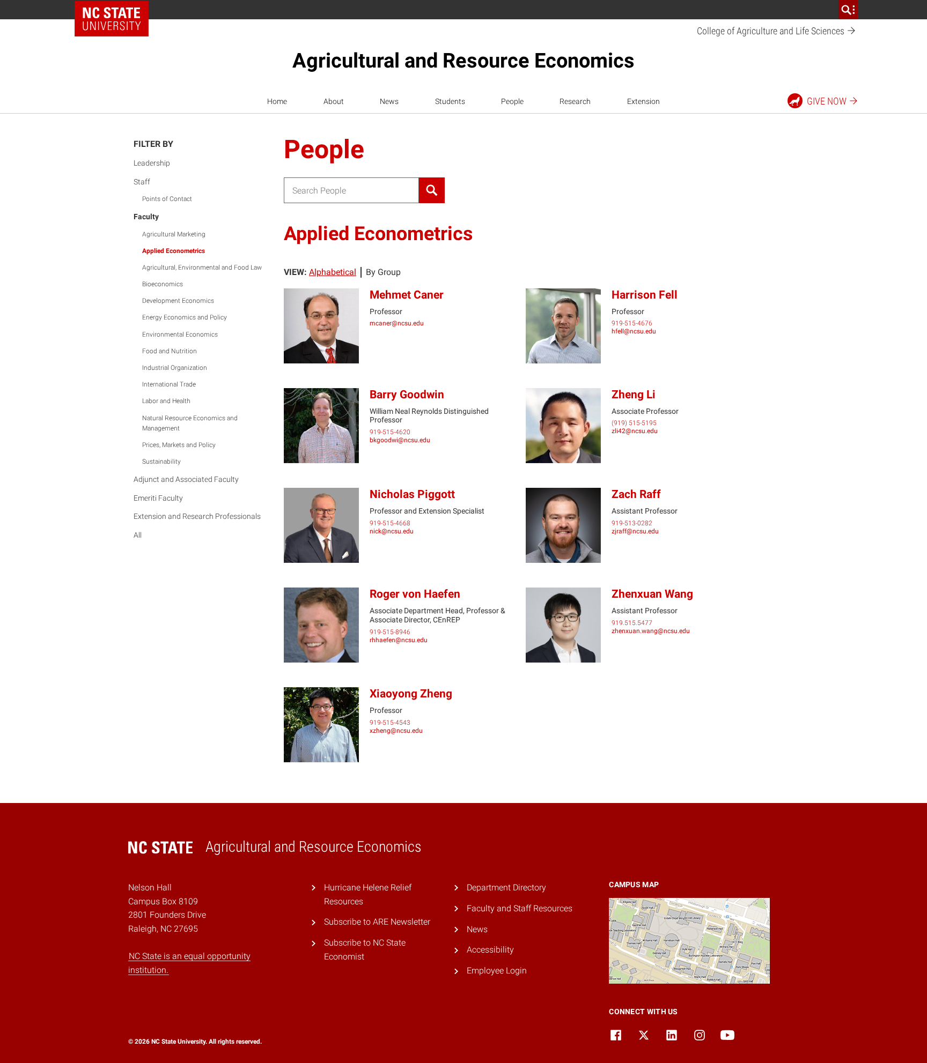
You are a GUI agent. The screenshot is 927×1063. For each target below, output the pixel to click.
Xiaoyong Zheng (411, 693)
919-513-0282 (632, 523)
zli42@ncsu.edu (635, 431)
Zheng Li (634, 394)
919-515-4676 (632, 323)
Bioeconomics (162, 284)
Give (827, 101)
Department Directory (506, 887)
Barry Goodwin (407, 394)
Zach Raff (636, 494)
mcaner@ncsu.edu (397, 323)
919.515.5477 (632, 623)
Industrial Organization (174, 367)
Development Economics (178, 300)
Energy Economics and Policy (184, 317)
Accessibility (490, 950)
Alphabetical (332, 272)
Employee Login (497, 970)
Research (575, 101)
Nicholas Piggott (412, 494)
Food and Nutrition (169, 351)
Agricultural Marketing (173, 234)
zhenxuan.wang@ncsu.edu (651, 631)
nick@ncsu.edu (392, 531)
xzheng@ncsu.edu (396, 730)
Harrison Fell (645, 294)
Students (450, 101)
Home (277, 101)
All (138, 535)
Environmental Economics (180, 334)
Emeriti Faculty (158, 498)
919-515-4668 (390, 523)
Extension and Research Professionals (197, 516)
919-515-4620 (390, 432)
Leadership (152, 163)
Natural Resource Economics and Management (190, 423)
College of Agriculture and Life (772, 30)
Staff (142, 181)
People (512, 101)
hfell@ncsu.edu (634, 331)
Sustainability (161, 461)
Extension (643, 101)
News (389, 101)
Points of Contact (167, 199)
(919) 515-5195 (634, 423)
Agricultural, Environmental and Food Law (202, 267)
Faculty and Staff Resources (519, 908)
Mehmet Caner (407, 294)
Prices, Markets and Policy (179, 445)
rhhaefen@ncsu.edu (399, 640)
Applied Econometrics (173, 251)
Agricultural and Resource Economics (463, 60)
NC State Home (112, 19)
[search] (848, 9)
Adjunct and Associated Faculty (186, 479)
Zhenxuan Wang (652, 594)
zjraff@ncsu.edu (635, 531)
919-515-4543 (390, 722)
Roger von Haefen (415, 594)
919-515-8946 (390, 632)
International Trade (169, 384)
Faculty (146, 216)
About (333, 101)
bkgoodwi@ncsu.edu (400, 440)
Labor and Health (166, 401)
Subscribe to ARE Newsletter (377, 922)
